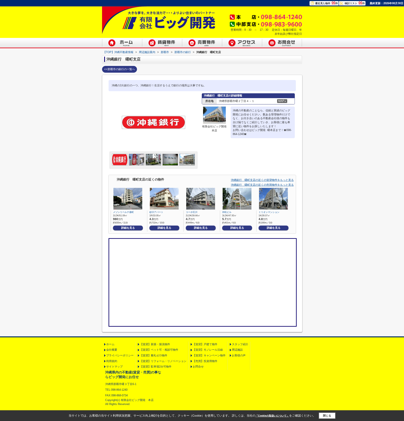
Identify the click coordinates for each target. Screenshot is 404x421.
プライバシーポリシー (120, 355)
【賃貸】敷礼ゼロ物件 (153, 355)
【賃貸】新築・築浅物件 (155, 344)
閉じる (327, 415)
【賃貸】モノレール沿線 (208, 349)
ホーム (110, 344)
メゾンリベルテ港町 (123, 212)
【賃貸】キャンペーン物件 (209, 355)
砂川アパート (156, 212)
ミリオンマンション (269, 212)
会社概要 (111, 349)
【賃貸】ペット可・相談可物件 (159, 349)
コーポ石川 (191, 212)
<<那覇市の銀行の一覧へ (119, 69)
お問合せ (198, 366)
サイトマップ (114, 366)
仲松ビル (226, 212)
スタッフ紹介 (240, 344)
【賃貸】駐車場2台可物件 (155, 366)
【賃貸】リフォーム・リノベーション (163, 361)
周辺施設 (237, 349)
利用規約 (111, 361)
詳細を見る (128, 227)
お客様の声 (239, 355)
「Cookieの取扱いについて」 (272, 415)
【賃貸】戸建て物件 (205, 344)
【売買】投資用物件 (205, 361)
